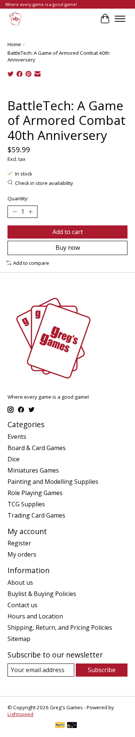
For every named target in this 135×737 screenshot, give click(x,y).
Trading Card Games (36, 515)
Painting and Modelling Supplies (53, 481)
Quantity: (18, 198)
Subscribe (102, 670)
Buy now (68, 247)
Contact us (23, 605)
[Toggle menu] (120, 18)
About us (20, 582)
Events (17, 436)
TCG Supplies (26, 504)
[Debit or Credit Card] (72, 725)
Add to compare (31, 263)
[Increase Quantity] (30, 212)
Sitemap (19, 639)
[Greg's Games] (15, 18)
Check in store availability (44, 183)
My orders (22, 554)
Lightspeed (20, 714)
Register (19, 543)
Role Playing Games (35, 493)
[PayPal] (60, 725)
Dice (14, 459)
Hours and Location (35, 616)
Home (14, 44)
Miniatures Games (33, 470)
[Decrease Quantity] (15, 212)
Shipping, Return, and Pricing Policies (60, 627)
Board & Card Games (37, 448)
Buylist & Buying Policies (42, 594)
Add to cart (67, 232)
